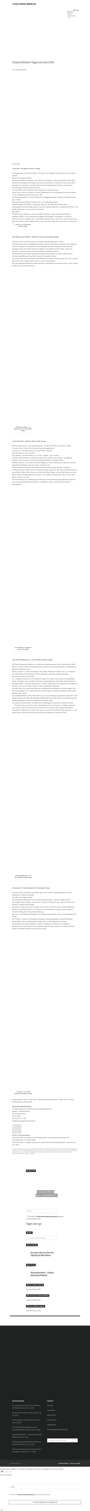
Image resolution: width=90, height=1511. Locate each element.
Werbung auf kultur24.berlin (57, 1429)
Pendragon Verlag (49, 1152)
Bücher (46, 1149)
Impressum (51, 1415)
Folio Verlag (40, 1150)
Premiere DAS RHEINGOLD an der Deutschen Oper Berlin (76, 1321)
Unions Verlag (30, 1153)
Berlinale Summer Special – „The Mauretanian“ (14, 1321)
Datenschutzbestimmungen (47, 1216)
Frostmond (62, 1150)
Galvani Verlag (72, 1150)
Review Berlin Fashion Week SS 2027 (25, 1413)
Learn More (9, 1471)
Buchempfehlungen (37, 1149)
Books (21, 1149)
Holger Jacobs (75, 1463)
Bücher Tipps (54, 1149)
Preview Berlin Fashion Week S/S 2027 (26, 1420)
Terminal (21, 1153)
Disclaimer (51, 1410)
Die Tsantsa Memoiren (28, 1150)
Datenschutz (52, 1420)
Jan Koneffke (16, 1152)
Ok (2, 1471)
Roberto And (60, 1152)
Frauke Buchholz (51, 1150)
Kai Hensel (25, 1152)
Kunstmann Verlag (35, 1152)
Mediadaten (51, 1425)
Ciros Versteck (64, 1149)
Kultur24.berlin (63, 1463)
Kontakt (50, 1405)
